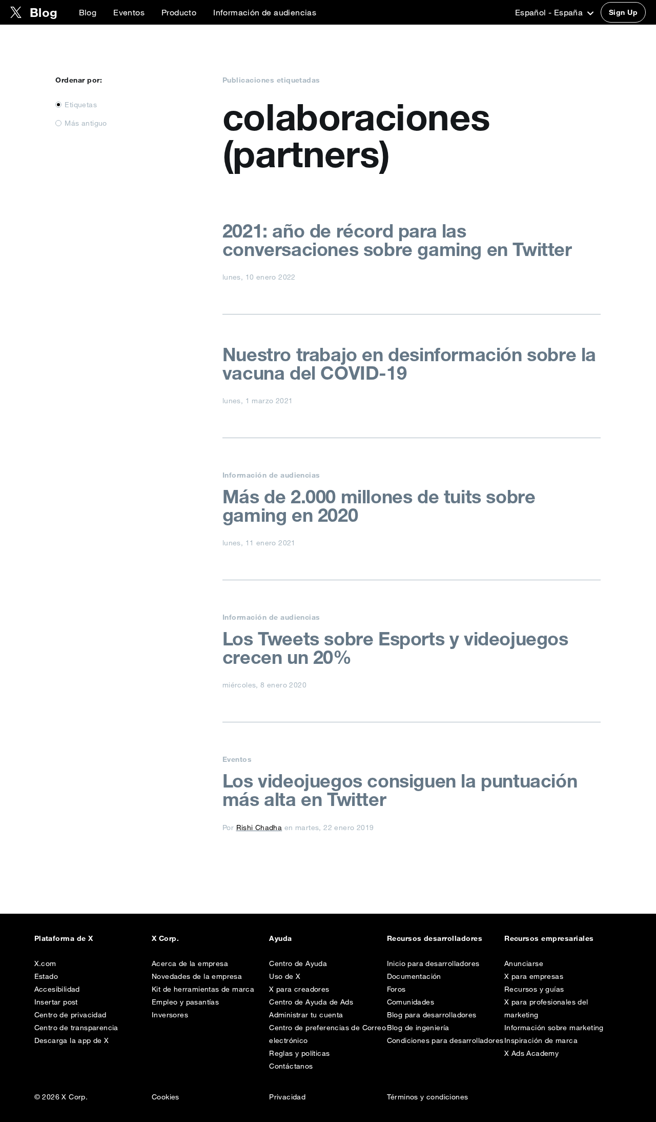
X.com (45, 963)
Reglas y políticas (299, 1053)
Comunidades (410, 1002)
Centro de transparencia (76, 1027)
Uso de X (284, 976)
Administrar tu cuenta (306, 1014)
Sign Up (623, 12)
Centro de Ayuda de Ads (311, 1002)
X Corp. (165, 938)
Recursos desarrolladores (435, 938)
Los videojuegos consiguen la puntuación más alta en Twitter (399, 790)
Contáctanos (291, 1066)
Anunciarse (523, 963)
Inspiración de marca (541, 1040)
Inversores (170, 1014)
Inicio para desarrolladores (433, 963)
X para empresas (533, 976)
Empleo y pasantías (185, 1002)
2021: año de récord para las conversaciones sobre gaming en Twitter (397, 240)
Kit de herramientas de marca (203, 989)
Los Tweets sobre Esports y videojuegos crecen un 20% (395, 647)
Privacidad (287, 1096)
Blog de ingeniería (418, 1027)
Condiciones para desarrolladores (445, 1040)
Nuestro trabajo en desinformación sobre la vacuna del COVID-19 (409, 363)
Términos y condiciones (427, 1096)
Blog (88, 12)
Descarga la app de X (71, 1040)
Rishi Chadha (259, 827)
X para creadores (299, 989)
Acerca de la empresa (190, 963)
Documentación (414, 976)
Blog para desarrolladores (432, 1014)
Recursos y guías (534, 989)
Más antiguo (86, 123)
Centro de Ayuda (298, 963)
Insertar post (56, 1002)
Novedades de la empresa (197, 976)
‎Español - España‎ (550, 12)
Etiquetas (81, 104)
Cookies (165, 1096)
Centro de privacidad (70, 1014)
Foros (396, 989)
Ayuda (280, 938)
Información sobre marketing (554, 1027)
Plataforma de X (63, 938)
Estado (46, 976)
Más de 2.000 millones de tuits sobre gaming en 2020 (379, 505)
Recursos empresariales (549, 938)
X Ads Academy (531, 1053)
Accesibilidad (57, 989)
